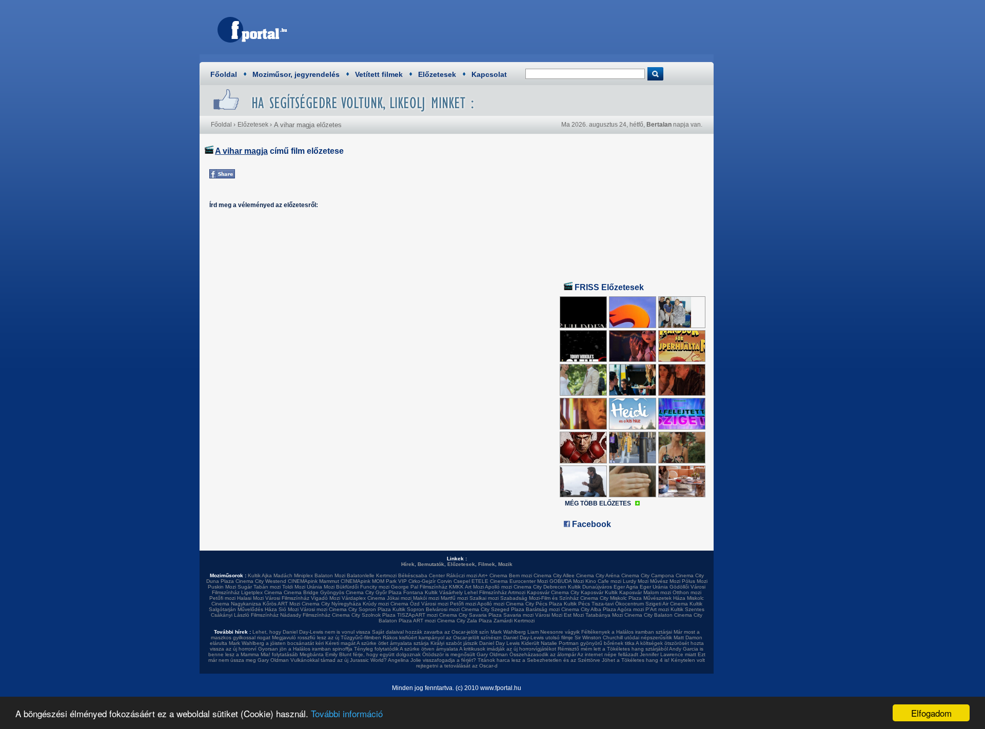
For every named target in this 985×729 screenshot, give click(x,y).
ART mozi (424, 620)
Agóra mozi (630, 609)
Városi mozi (434, 603)
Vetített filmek (379, 74)
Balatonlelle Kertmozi (372, 575)
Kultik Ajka (260, 575)
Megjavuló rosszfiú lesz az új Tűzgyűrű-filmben (326, 637)
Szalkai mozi (484, 598)
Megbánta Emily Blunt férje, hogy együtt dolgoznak (360, 654)
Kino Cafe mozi (603, 581)
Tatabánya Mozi (604, 615)
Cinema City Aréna (598, 575)
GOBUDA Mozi (566, 581)
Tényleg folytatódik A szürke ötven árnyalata (406, 649)
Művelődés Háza (257, 609)
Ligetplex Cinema (261, 592)
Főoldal (223, 74)
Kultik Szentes (687, 609)
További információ (347, 713)
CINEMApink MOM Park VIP (374, 581)
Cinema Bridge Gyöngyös (314, 592)
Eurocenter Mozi (528, 581)
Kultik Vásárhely (444, 592)
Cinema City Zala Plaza (464, 620)
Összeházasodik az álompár (542, 654)
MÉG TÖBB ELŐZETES (598, 503)
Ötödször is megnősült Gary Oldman (465, 654)
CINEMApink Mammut (313, 581)
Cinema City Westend (260, 581)
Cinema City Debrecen (540, 587)
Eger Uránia (654, 587)
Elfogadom (931, 712)
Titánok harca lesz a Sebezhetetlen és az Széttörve (539, 660)
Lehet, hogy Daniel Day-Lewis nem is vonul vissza (311, 632)
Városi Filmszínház (287, 598)
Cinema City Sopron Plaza (360, 609)
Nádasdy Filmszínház (305, 615)
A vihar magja (241, 151)
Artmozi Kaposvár (528, 592)
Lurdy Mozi (635, 581)
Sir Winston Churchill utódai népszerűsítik (623, 637)
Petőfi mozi (222, 598)
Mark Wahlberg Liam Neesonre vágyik (535, 632)
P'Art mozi (657, 609)
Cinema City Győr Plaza (374, 592)
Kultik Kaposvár (623, 592)
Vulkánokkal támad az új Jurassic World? (338, 660)
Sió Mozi (289, 609)
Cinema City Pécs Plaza (534, 603)
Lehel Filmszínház (485, 592)
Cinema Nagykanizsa (236, 603)
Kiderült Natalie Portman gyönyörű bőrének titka (578, 643)
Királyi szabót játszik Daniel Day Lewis (475, 643)
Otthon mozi (687, 592)
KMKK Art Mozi (466, 587)
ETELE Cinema (489, 581)
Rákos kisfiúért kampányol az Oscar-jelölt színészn (442, 637)
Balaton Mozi (329, 575)
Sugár (245, 587)
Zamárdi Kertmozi (514, 620)
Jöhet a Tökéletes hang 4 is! (635, 660)
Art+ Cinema (492, 575)
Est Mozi (574, 615)
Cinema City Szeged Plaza (492, 609)
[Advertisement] (520, 28)
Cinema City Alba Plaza (588, 609)
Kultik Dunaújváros (590, 587)
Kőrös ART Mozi (281, 603)
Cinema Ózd (405, 603)
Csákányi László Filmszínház (245, 615)
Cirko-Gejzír (422, 581)
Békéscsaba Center (421, 575)
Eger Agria (626, 587)
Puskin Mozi (222, 587)
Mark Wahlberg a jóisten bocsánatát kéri (276, 643)
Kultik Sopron (408, 609)
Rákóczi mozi (461, 575)
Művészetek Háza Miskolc (673, 598)
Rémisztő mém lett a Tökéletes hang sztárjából (613, 649)
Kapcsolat (489, 74)
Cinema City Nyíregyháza (331, 603)
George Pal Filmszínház (419, 587)
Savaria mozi (518, 615)
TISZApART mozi (417, 615)
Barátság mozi (543, 609)
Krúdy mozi (376, 603)
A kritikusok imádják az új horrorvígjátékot (507, 649)
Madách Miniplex (293, 575)
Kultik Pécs (577, 603)
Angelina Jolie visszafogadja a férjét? (432, 660)
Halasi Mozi (250, 598)
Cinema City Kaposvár (577, 592)
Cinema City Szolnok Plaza (364, 615)
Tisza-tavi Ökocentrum (618, 603)
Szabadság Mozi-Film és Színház (539, 598)
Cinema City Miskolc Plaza (611, 598)
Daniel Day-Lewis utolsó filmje (538, 637)
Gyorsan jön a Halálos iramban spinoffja (305, 649)
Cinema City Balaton (648, 615)
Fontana (413, 592)
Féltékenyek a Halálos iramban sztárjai (626, 632)
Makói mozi (426, 598)
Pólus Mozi (694, 581)
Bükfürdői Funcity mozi (362, 587)
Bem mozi (520, 575)
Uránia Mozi (320, 587)
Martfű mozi (454, 598)
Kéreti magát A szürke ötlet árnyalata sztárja (377, 643)
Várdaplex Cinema (363, 598)
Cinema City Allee (554, 575)
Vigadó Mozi (325, 598)
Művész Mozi (665, 581)
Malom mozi (657, 592)
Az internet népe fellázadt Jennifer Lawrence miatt (636, 654)
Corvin (444, 581)
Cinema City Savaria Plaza (470, 615)
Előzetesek (437, 74)
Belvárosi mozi (443, 609)
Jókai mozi (399, 598)
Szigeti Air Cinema (666, 603)
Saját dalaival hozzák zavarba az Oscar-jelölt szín (430, 632)
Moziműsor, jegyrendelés (296, 74)
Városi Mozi (548, 615)
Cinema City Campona (647, 575)
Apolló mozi (498, 587)
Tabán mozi (267, 587)
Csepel (462, 581)
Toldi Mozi (293, 587)
